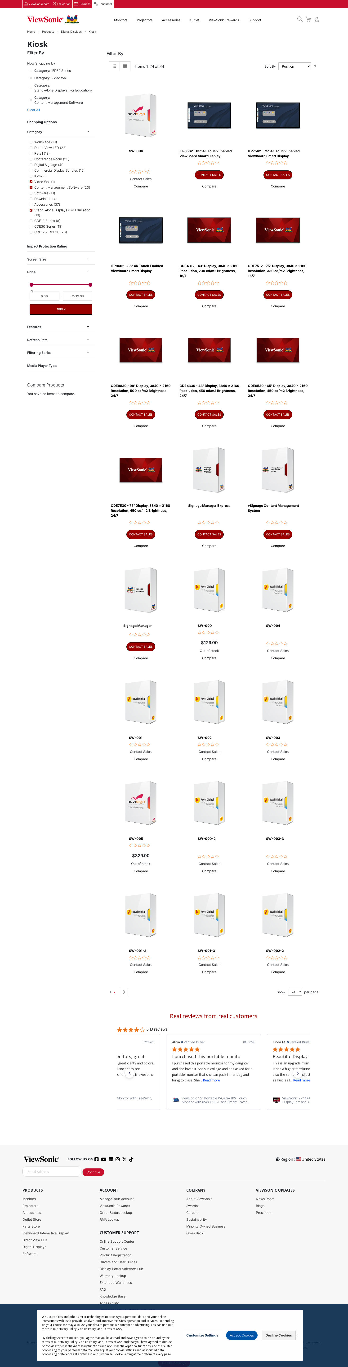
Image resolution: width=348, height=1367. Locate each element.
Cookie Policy (87, 1329)
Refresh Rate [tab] (37, 340)
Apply (61, 309)
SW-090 (205, 626)
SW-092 (205, 738)
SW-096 (136, 151)
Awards (192, 1206)
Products (48, 31)
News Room (265, 1199)
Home (31, 31)
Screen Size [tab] (36, 259)
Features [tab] (34, 327)
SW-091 (136, 738)
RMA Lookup (109, 1219)
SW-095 (136, 839)
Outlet (194, 20)
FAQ (103, 1289)
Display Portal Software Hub (121, 1269)
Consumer (105, 4)
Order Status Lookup (116, 1213)
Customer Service (113, 1248)
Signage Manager (137, 626)
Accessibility (109, 1303)
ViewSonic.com (39, 4)
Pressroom (264, 1213)
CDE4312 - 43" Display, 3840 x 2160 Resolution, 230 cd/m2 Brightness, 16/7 (209, 271)
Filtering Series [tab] (39, 353)
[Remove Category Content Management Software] (31, 100)
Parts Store (31, 1226)
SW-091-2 (137, 951)
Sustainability (196, 1219)
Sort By (270, 66)
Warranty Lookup (113, 1276)
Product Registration (115, 1255)
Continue (93, 1172)
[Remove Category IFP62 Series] (31, 70)
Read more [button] (211, 1080)
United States (314, 1159)
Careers (192, 1213)
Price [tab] (31, 272)
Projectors (144, 20)
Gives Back (195, 1233)
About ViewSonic (199, 1199)
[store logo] (53, 19)
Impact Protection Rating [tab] (47, 246)
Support (255, 20)
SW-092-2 (275, 951)
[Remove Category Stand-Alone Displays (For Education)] (31, 87)
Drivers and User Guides (118, 1262)
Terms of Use (112, 1329)
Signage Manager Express (209, 505)
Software (29, 1254)
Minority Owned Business (205, 1226)
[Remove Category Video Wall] (31, 77)
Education (64, 4)
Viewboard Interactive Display (45, 1233)
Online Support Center (117, 1241)
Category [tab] (34, 132)
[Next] (124, 992)
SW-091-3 (206, 951)
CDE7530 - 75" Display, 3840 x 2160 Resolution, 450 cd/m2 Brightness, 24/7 (140, 510)
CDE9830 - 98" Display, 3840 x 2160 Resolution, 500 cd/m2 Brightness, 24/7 (141, 391)
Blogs (260, 1206)
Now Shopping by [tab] (41, 63)
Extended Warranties (116, 1282)
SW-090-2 (207, 839)
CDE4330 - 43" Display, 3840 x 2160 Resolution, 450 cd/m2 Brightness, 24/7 (209, 391)
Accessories (171, 20)
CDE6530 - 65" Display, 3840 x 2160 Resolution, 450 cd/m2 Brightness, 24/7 (278, 391)
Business (84, 4)
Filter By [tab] (115, 53)
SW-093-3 (275, 839)
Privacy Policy (67, 1329)
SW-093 (273, 738)
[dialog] (174, 1335)
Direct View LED (34, 1240)
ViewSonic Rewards (224, 20)
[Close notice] (296, 1335)
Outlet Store (31, 1219)
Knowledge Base (112, 1296)
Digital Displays (71, 31)
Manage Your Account (117, 1199)
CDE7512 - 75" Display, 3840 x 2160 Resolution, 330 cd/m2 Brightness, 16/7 (277, 271)
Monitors (120, 20)
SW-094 (273, 626)
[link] (213, 1100)
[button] (141, 186)
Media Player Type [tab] (42, 366)
